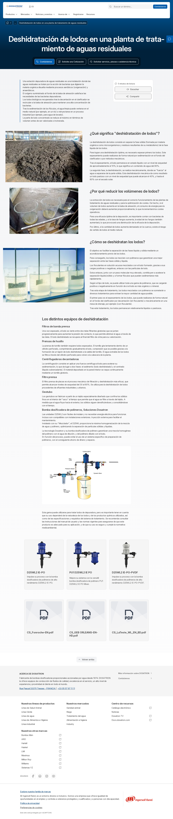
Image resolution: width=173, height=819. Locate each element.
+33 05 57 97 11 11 (66, 688)
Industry (70, 724)
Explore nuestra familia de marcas (35, 791)
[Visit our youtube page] (53, 776)
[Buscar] (110, 6)
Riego (69, 712)
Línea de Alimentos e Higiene (34, 720)
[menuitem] (12, 14)
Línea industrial (28, 724)
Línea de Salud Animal (31, 708)
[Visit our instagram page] (46, 776)
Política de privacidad (30, 803)
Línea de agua (27, 716)
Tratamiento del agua (76, 716)
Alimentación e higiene (76, 720)
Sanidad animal (73, 708)
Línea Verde (26, 712)
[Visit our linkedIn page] (39, 776)
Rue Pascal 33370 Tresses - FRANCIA (37, 688)
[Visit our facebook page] (33, 776)
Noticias (115, 712)
